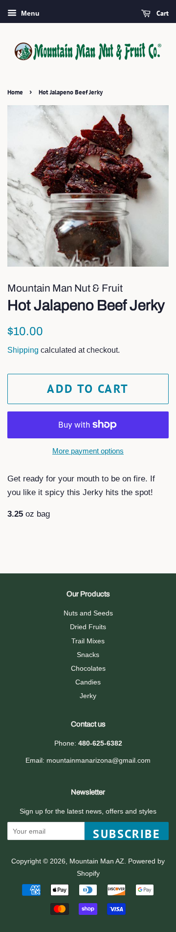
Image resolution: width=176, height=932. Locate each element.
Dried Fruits (88, 627)
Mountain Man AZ (96, 861)
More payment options (88, 451)
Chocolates (88, 668)
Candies (88, 682)
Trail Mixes (88, 641)
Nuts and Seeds (88, 613)
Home (15, 92)
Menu (29, 13)
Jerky (88, 696)
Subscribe (126, 833)
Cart (161, 13)
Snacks (88, 655)
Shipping (23, 350)
